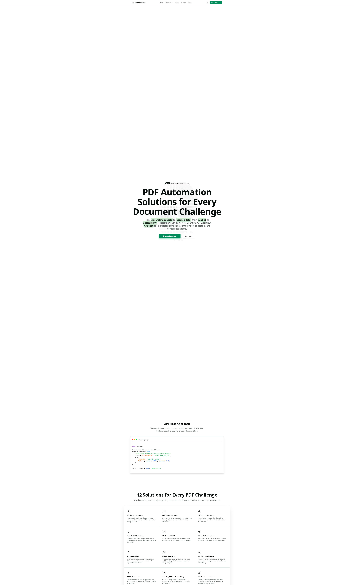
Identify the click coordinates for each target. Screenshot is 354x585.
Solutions (168, 2)
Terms (190, 2)
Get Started (214, 2)
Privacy (183, 2)
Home (161, 2)
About (177, 2)
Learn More (188, 236)
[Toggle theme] (207, 2)
